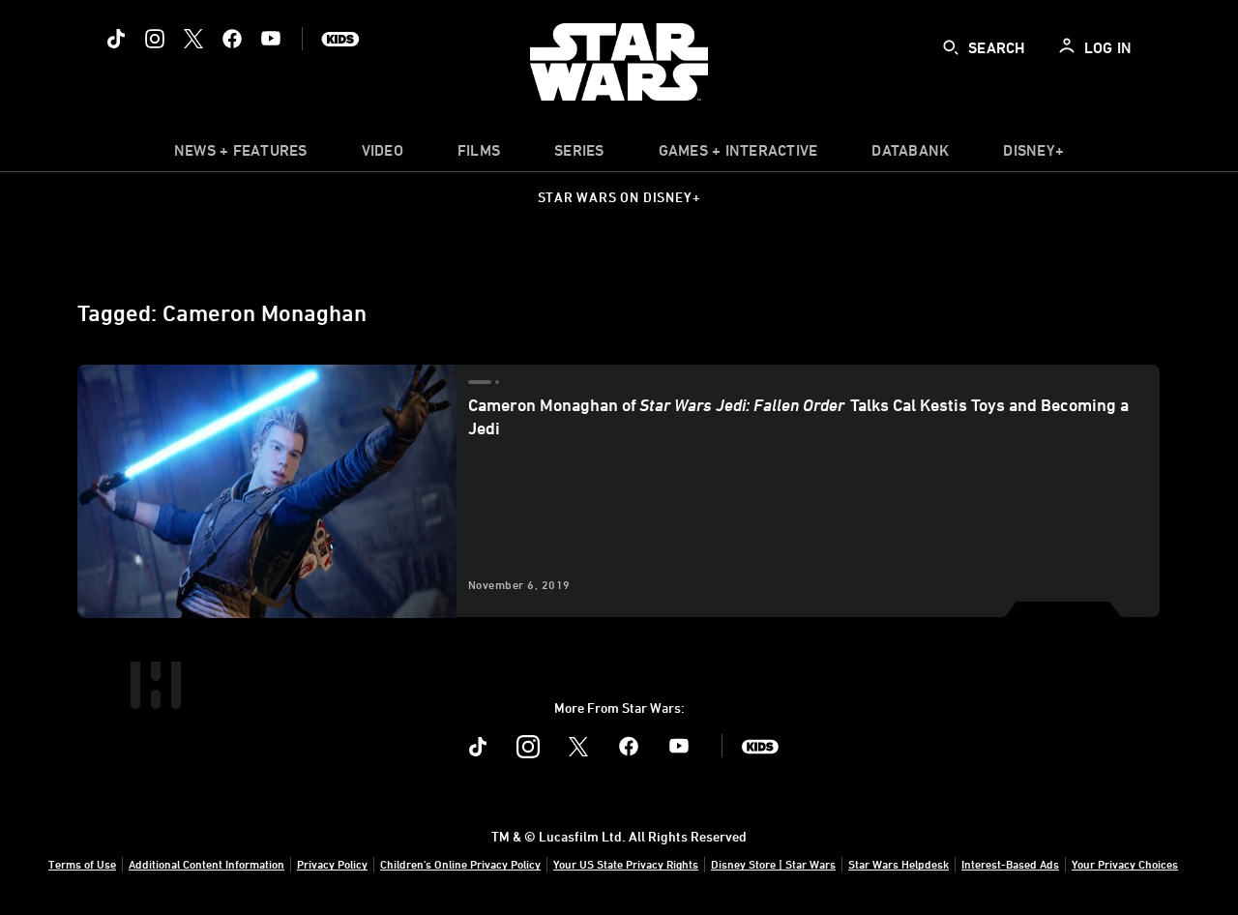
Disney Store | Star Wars (773, 864)
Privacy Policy (332, 864)
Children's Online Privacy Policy (460, 864)
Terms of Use (82, 864)
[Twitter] (193, 38)
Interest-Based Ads (1010, 864)
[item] (241, 154)
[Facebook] (232, 38)
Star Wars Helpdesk (898, 864)
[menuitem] (382, 154)
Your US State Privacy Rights (625, 864)
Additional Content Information (206, 864)
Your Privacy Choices (1125, 864)
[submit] (950, 47)
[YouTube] (270, 38)
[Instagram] (154, 38)
